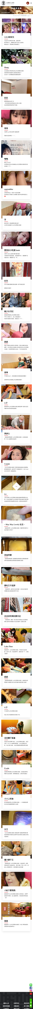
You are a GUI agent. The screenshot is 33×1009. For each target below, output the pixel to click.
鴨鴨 (6, 159)
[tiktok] (31, 997)
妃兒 (6, 281)
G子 (6, 403)
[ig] (31, 991)
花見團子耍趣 (9, 738)
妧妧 (6, 98)
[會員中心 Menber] (27, 3)
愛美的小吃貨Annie (12, 250)
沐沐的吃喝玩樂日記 (12, 616)
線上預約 (30, 1004)
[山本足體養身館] (8, 3)
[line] (31, 985)
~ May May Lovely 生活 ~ (14, 524)
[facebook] (31, 988)
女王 (6, 829)
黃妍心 (7, 434)
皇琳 (6, 372)
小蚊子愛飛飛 (9, 890)
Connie (7, 464)
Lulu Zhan (8, 646)
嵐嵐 (6, 921)
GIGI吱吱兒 (9, 37)
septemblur (8, 189)
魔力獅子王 (9, 860)
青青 (6, 128)
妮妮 (6, 677)
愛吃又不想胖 (9, 586)
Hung (6, 67)
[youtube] (31, 994)
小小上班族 (9, 799)
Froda (6, 768)
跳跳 (6, 342)
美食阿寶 (8, 555)
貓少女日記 (9, 311)
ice (5, 494)
